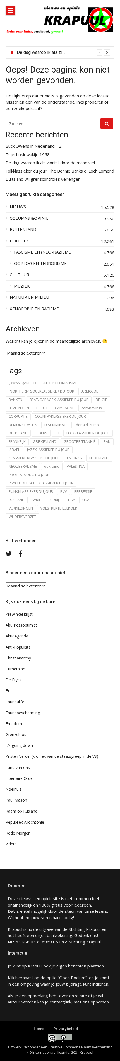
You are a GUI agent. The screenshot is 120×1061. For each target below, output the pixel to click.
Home (39, 1028)
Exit (9, 690)
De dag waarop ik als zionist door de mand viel (62, 52)
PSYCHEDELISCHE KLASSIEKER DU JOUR (41, 483)
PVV (63, 491)
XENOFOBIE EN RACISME (34, 308)
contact (57, 1002)
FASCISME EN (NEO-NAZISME (42, 252)
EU (57, 433)
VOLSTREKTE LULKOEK (58, 508)
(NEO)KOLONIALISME (60, 382)
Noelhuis (13, 789)
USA (71, 499)
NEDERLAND (99, 457)
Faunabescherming (23, 712)
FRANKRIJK (17, 441)
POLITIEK (19, 240)
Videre (11, 844)
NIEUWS (18, 206)
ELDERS (41, 433)
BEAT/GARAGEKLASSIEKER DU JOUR (59, 399)
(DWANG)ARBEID (22, 382)
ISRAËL (14, 449)
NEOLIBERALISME (23, 466)
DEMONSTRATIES (23, 424)
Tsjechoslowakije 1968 (28, 154)
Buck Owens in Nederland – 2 (34, 146)
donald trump (87, 424)
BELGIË (101, 399)
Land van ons (18, 767)
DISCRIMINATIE (56, 424)
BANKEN (15, 399)
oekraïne (51, 466)
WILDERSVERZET (22, 516)
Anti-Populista (18, 647)
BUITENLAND (23, 229)
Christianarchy (18, 658)
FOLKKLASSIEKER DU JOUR (88, 433)
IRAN (107, 441)
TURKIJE (54, 499)
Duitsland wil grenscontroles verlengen (43, 179)
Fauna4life (15, 701)
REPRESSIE (83, 491)
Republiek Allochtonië (25, 822)
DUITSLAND (18, 433)
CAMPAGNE (64, 407)
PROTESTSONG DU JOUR (29, 474)
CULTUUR (19, 274)
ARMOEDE (89, 391)
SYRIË (36, 499)
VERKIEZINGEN (21, 508)
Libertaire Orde (19, 778)
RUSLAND (17, 499)
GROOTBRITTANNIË (79, 441)
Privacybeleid (66, 1028)
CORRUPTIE (18, 416)
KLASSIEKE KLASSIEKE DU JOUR (34, 457)
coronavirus (91, 407)
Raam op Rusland (21, 811)
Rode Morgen (18, 833)
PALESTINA (76, 466)
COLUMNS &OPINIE (29, 218)
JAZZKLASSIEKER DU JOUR (48, 449)
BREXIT (42, 407)
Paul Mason (16, 800)
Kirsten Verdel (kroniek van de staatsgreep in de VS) (52, 756)
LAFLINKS (74, 457)
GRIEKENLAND (44, 441)
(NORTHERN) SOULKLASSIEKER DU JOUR (41, 391)
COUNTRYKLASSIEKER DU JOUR (60, 416)
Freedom (14, 723)
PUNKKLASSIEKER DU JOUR (31, 491)
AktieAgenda (17, 636)
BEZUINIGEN (19, 407)
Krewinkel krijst (19, 614)
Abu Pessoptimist (21, 625)
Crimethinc (15, 669)
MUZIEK (22, 286)
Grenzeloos (16, 734)
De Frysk (13, 679)
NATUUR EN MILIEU (29, 297)
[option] (63, 52)
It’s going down (19, 745)
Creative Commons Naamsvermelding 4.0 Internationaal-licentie (69, 1050)
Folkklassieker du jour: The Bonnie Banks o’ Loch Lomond (60, 171)
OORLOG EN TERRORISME (40, 263)
